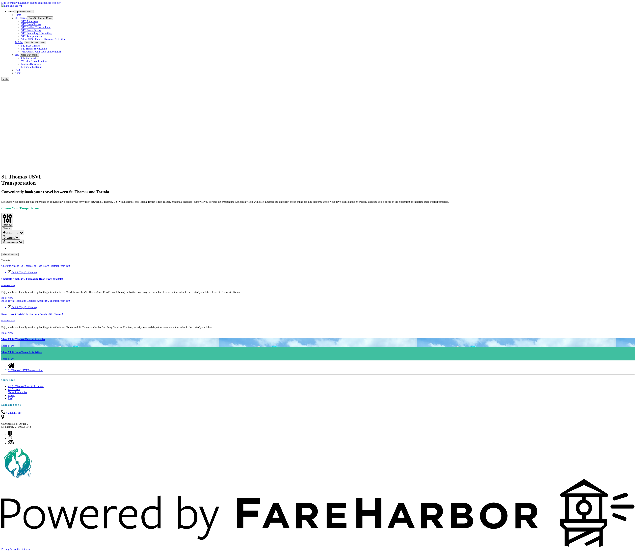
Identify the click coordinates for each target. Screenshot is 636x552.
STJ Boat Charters (30, 45)
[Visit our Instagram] (10, 438)
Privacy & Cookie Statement (16, 549)
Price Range (12, 242)
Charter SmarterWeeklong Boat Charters (34, 59)
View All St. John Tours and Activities (41, 51)
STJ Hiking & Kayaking (34, 48)
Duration (10, 238)
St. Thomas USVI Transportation (25, 370)
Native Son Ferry (8, 286)
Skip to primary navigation (15, 2)
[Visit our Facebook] (10, 433)
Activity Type (13, 233)
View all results (10, 254)
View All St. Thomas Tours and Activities (43, 39)
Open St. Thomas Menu (40, 18)
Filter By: (7, 225)
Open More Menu (24, 11)
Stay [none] (17, 54)
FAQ (17, 70)
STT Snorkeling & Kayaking (36, 33)
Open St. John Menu (35, 42)
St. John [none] (19, 42)
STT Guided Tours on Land (36, 27)
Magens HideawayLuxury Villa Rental (31, 65)
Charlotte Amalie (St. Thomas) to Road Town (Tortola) (32, 278)
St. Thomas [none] (20, 18)
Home (18, 14)
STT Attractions (29, 21)
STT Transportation (31, 36)
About (18, 73)
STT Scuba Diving (31, 30)
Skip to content (38, 2)
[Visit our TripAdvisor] (11, 443)
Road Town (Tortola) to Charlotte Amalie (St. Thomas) (32, 314)
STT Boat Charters (31, 24)
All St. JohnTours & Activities (17, 391)
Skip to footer (53, 2)
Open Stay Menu (29, 55)
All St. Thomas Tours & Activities (26, 386)
